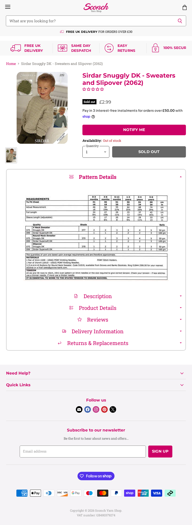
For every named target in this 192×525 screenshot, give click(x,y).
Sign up (160, 451)
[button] (93, 89)
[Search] (180, 20)
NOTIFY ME (134, 130)
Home (11, 64)
